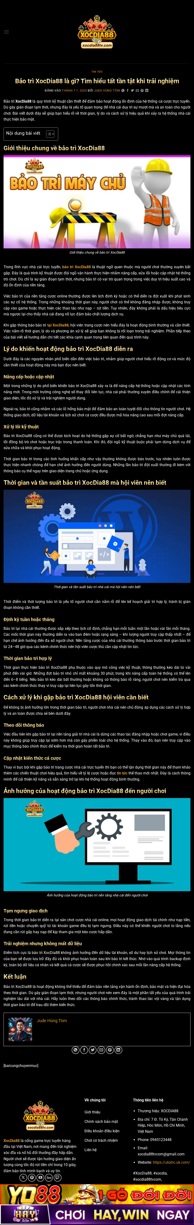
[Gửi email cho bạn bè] (137, 90)
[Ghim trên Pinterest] (142, 90)
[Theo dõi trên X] (23, 1178)
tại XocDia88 (58, 325)
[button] (6, 32)
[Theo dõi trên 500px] (49, 1178)
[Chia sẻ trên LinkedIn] (147, 90)
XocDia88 (12, 1140)
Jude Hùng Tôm (107, 90)
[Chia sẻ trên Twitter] (132, 90)
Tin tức (97, 71)
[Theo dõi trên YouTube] (40, 1178)
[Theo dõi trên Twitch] (58, 1178)
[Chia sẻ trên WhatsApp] (123, 90)
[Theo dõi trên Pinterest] (32, 1178)
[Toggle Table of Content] (48, 134)
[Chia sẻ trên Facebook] (127, 90)
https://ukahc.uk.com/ (171, 1162)
